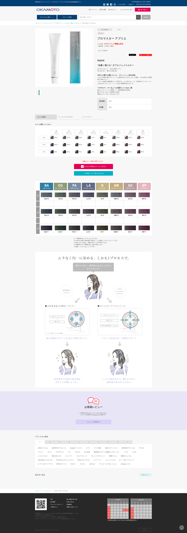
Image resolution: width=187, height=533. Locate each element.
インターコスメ (43, 456)
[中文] (143, 4)
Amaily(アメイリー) (76, 448)
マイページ (94, 9)
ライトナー (88, 117)
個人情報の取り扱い (72, 499)
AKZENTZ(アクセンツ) (59, 448)
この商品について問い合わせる (93, 173)
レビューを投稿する (93, 422)
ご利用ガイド (131, 4)
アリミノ (40, 452)
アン (69, 452)
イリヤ (126, 452)
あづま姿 (87, 452)
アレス (50, 452)
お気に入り (113, 9)
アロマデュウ (60, 452)
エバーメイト (98, 460)
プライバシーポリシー (56, 504)
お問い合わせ (70, 502)
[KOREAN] (147, 4)
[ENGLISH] (139, 4)
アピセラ (77, 452)
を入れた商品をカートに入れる (95, 166)
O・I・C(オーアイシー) (126, 460)
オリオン (82, 464)
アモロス (141, 448)
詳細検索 (146, 17)
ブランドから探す (41, 437)
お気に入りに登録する (145, 55)
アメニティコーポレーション (108, 464)
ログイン (96, 414)
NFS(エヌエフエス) (83, 460)
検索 (138, 17)
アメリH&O (97, 448)
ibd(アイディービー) (111, 448)
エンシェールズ (110, 460)
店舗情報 (69, 504)
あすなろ (92, 464)
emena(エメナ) (125, 464)
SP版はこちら (145, 529)
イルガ (134, 452)
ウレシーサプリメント (98, 456)
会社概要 (52, 502)
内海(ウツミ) (113, 456)
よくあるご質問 (121, 4)
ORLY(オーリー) (61, 464)
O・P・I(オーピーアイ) (45, 464)
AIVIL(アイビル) (43, 448)
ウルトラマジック (81, 456)
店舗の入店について (72, 507)
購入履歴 (103, 9)
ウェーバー (68, 456)
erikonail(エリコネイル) (45, 460)
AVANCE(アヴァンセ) (128, 448)
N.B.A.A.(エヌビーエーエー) (64, 460)
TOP (51, 499)
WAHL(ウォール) (126, 456)
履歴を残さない (146, 474)
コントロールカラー (67, 117)
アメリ (88, 448)
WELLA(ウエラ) (56, 456)
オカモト (73, 464)
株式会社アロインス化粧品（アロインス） (107, 452)
